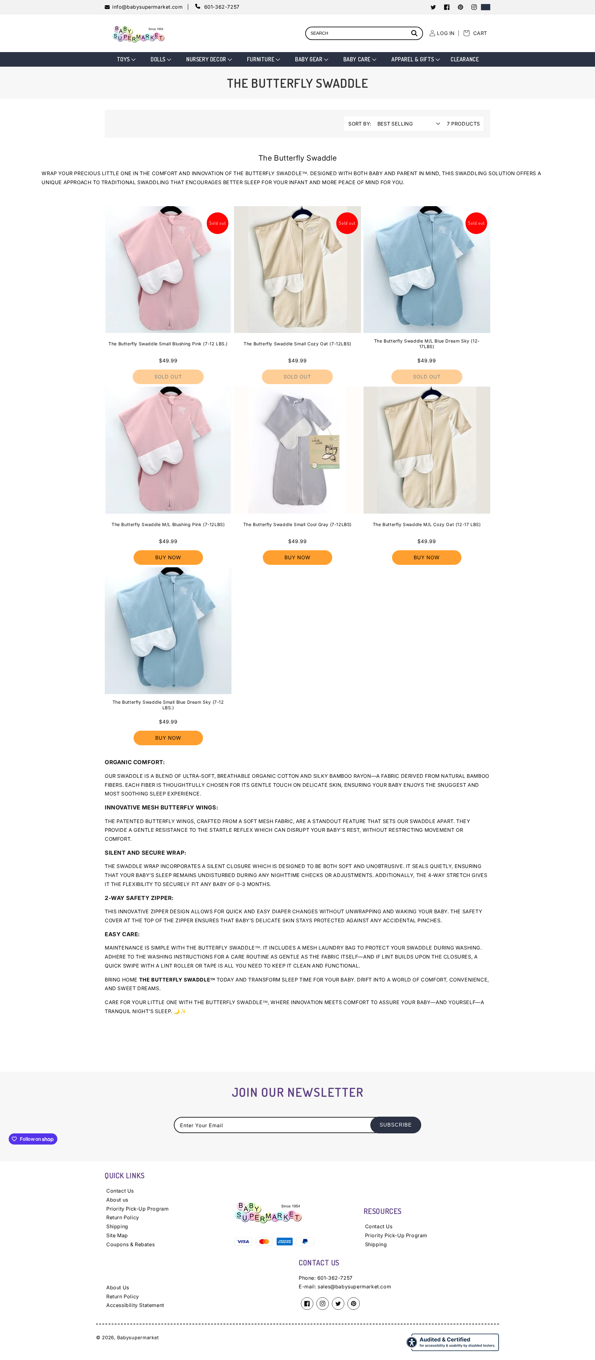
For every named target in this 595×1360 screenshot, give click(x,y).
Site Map (117, 1235)
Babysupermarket (138, 1337)
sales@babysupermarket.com (354, 1286)
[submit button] (415, 34)
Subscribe (396, 1124)
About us (117, 1200)
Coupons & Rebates (130, 1244)
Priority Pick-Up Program (137, 1209)
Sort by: (359, 124)
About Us (117, 1287)
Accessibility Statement (135, 1305)
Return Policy (122, 1217)
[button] (125, 59)
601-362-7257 (335, 1278)
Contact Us (120, 1191)
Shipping (117, 1226)
